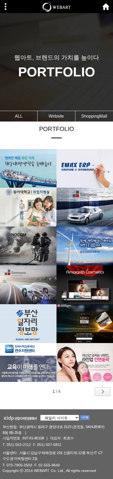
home (106, 6)
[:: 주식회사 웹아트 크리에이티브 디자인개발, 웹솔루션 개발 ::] (56, 6)
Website (56, 116)
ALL (19, 116)
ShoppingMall (94, 116)
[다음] (102, 391)
